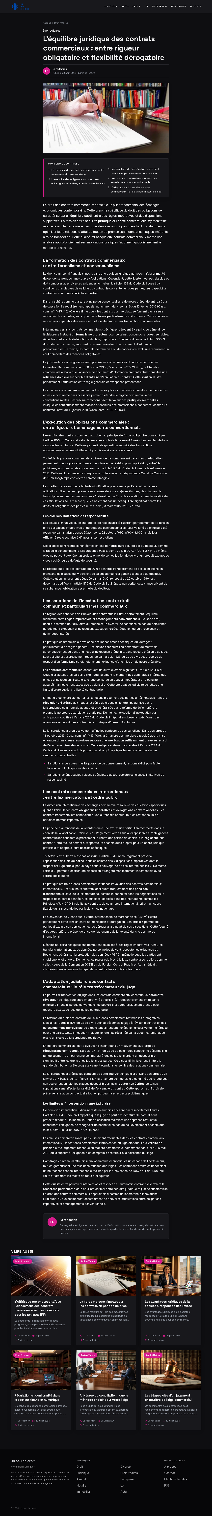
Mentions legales (175, 1479)
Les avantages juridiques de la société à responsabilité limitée (168, 1304)
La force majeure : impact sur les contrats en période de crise (103, 1304)
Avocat (81, 1479)
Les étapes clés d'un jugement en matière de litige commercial (168, 1397)
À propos (170, 1466)
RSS (167, 1485)
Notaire (81, 1485)
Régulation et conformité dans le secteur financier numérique (37, 1397)
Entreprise (160, 6)
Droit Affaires (61, 23)
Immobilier (178, 6)
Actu (125, 6)
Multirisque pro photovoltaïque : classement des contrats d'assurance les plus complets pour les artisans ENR (37, 1308)
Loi (146, 6)
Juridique (111, 6)
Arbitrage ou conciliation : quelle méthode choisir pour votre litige (104, 1397)
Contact (169, 1473)
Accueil (47, 23)
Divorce (196, 6)
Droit (136, 6)
